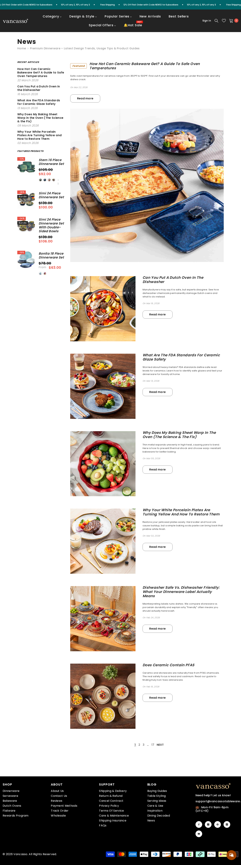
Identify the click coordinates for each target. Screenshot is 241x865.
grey (53, 180)
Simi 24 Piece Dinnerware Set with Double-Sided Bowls (51, 225)
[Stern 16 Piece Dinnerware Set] (26, 166)
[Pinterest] (217, 824)
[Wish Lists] (224, 21)
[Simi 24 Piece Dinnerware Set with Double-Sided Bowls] (26, 226)
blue (45, 180)
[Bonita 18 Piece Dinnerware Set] (26, 260)
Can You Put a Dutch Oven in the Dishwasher (173, 279)
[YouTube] (198, 833)
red (49, 180)
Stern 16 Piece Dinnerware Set (51, 162)
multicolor (45, 273)
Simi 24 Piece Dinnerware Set (51, 195)
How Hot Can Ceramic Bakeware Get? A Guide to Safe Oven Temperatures (136, 66)
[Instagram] (208, 824)
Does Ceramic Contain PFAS (168, 665)
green (40, 180)
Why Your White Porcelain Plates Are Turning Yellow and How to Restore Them (181, 512)
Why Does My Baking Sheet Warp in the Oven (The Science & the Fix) (179, 434)
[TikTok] (227, 824)
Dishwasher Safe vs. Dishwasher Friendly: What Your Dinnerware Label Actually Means (181, 591)
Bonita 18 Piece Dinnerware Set (51, 255)
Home (21, 48)
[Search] (216, 20)
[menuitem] (52, 18)
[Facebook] (198, 824)
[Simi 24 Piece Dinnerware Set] (26, 199)
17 (153, 745)
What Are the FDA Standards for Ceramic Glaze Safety (181, 357)
